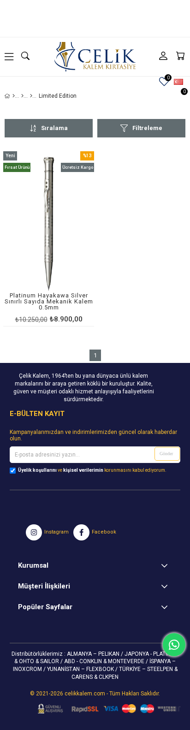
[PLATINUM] (22, 96)
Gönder (166, 453)
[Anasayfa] (13, 96)
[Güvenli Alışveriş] (106, 709)
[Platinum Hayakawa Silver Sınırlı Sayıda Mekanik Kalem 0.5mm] (48, 224)
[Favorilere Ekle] (49, 239)
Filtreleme (147, 128)
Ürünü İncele (68, 239)
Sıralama (54, 128)
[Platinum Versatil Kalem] (31, 96)
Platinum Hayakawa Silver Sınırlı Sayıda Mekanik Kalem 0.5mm (49, 301)
